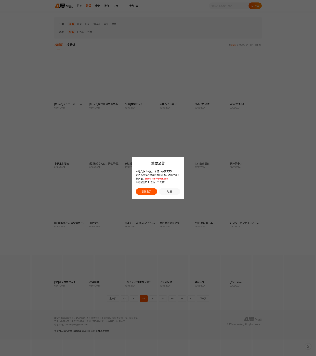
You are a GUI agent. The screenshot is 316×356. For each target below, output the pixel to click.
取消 (169, 191)
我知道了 (146, 191)
